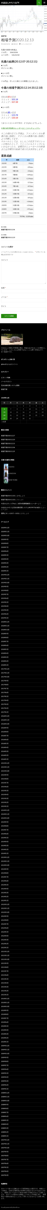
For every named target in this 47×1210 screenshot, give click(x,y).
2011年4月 (5, 983)
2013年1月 (5, 900)
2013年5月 (5, 885)
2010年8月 (5, 1014)
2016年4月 (5, 747)
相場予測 (3, 36)
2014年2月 (5, 849)
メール (4, 297)
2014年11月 (5, 814)
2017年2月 (5, 708)
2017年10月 (5, 677)
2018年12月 (5, 622)
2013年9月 (5, 869)
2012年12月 (5, 904)
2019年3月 (5, 610)
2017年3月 (5, 704)
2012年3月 (5, 940)
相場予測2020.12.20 (8, 236)
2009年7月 (5, 1065)
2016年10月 (5, 724)
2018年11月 (5, 626)
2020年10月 (5, 535)
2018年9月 (5, 633)
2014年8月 (5, 826)
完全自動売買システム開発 (10, 385)
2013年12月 (5, 857)
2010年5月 (5, 1026)
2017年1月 (5, 712)
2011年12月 (5, 951)
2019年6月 (5, 598)
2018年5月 (5, 649)
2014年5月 (5, 838)
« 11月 (4, 422)
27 (4, 418)
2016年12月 (5, 716)
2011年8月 (5, 967)
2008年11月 (5, 1097)
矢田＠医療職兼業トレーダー (28, 503)
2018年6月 (5, 645)
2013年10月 (5, 865)
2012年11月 (5, 908)
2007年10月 (5, 1148)
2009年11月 (5, 1050)
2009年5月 (5, 1073)
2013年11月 (5, 861)
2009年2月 (5, 1085)
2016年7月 (5, 736)
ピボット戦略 (5, 377)
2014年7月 (5, 830)
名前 (3, 288)
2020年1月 (5, 571)
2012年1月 (5, 947)
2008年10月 (5, 1101)
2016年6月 (5, 739)
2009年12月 (5, 1046)
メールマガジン (6, 381)
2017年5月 (5, 696)
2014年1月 (5, 853)
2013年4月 (5, 889)
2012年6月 (5, 928)
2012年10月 (5, 912)
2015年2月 (5, 802)
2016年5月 (5, 743)
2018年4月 (5, 653)
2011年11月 (5, 955)
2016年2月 (5, 755)
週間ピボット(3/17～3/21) (10, 513)
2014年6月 (5, 834)
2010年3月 (5, 1034)
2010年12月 (5, 998)
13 (4, 412)
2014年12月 (5, 810)
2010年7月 (5, 1018)
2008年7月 (5, 1112)
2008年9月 (5, 1104)
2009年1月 (5, 1089)
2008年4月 (5, 1124)
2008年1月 (5, 1136)
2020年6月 (5, 551)
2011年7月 (5, 971)
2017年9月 (5, 681)
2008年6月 (5, 1116)
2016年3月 (5, 751)
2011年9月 (5, 963)
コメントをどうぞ (26, 44)
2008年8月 (5, 1108)
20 (4, 415)
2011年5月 (5, 979)
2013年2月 (5, 896)
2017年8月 (5, 685)
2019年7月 (5, 594)
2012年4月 (5, 936)
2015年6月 (5, 787)
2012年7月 (5, 924)
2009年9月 (5, 1057)
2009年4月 (5, 1077)
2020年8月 (5, 543)
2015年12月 (5, 763)
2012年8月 (5, 920)
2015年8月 (5, 779)
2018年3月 (5, 657)
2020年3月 (5, 563)
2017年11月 (5, 673)
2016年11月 (5, 720)
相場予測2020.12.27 (8, 436)
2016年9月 (5, 728)
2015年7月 (5, 783)
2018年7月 (5, 641)
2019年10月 (5, 582)
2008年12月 (5, 1093)
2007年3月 (5, 1175)
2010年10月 (5, 1006)
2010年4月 (5, 1030)
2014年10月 (5, 818)
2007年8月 (5, 1155)
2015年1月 (5, 806)
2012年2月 (5, 944)
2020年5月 (5, 555)
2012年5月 (5, 932)
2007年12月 (5, 1140)
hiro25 (15, 44)
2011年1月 (5, 995)
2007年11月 (5, 1144)
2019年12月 (5, 575)
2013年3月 (5, 893)
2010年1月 (5, 1042)
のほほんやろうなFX (10, 2)
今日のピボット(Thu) (8, 503)
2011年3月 (5, 987)
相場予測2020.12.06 (8, 228)
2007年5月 (5, 1167)
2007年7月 (5, 1159)
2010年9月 (5, 1010)
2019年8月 (5, 590)
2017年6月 (5, 692)
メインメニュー (44, 2)
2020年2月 (5, 567)
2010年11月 (5, 1002)
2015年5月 (5, 790)
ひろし (19, 496)
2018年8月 (5, 637)
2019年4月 (5, 606)
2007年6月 (5, 1163)
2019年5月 (5, 602)
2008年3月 (5, 1128)
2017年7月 (5, 688)
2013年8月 (5, 873)
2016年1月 (5, 759)
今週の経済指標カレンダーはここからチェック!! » (20, 128)
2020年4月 (5, 559)
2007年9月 (5, 1152)
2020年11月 (5, 531)
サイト (3, 306)
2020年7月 (5, 547)
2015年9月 (5, 775)
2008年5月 (5, 1120)
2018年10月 (5, 630)
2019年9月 (5, 586)
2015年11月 (5, 767)
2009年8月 (5, 1061)
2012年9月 (5, 916)
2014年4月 (5, 841)
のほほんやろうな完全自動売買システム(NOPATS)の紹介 (20, 507)
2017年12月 (5, 669)
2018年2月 (5, 661)
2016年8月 (5, 732)
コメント (4, 260)
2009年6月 (5, 1069)
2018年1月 (5, 665)
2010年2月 (5, 1038)
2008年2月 (5, 1132)
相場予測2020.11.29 (8, 451)
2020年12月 (5, 528)
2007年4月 (5, 1171)
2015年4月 (5, 794)
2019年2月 (5, 614)
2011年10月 (5, 959)
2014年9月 (5, 822)
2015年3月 (5, 798)
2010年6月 (5, 1022)
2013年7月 (5, 877)
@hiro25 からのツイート (9, 364)
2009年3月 (5, 1081)
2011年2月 (5, 991)
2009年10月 (5, 1053)
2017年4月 (5, 700)
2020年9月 (5, 539)
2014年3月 (5, 845)
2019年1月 (5, 618)
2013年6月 (5, 881)
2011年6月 (5, 975)
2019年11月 (5, 579)
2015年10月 (5, 771)
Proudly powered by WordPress (10, 1207)
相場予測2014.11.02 (8, 496)
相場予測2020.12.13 (8, 443)
